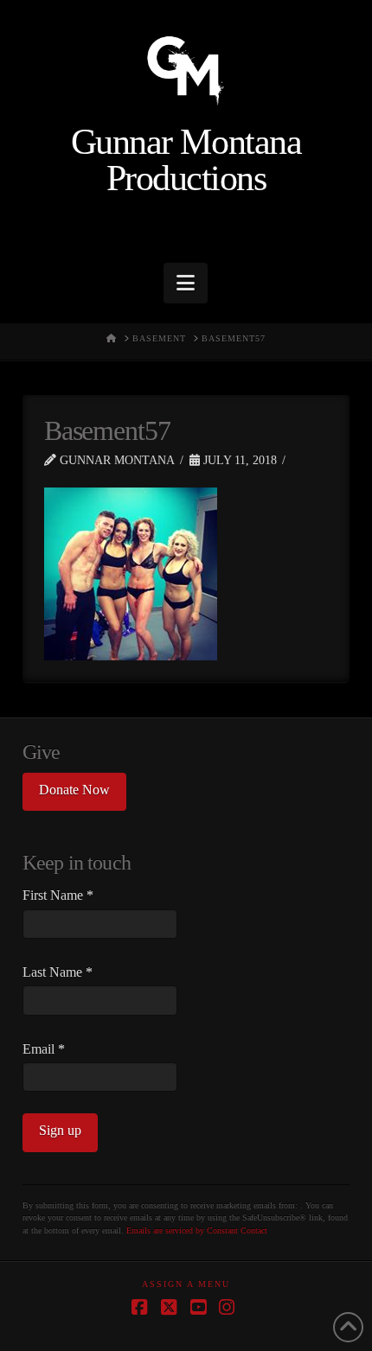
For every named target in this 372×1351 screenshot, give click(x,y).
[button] (186, 283)
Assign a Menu (186, 1284)
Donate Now (74, 789)
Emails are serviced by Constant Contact (196, 1230)
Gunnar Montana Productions (186, 161)
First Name (57, 895)
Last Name (57, 972)
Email (43, 1049)
